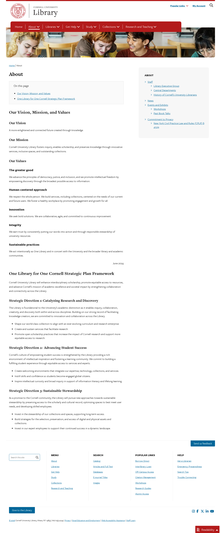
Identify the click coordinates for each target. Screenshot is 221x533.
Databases (98, 471)
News (150, 100)
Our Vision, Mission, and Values (33, 93)
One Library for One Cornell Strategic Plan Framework (46, 98)
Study (89, 27)
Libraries (51, 27)
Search (37, 457)
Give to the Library (22, 510)
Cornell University (18, 10)
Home (18, 27)
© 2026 (12, 520)
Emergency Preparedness (189, 466)
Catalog (96, 461)
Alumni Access (142, 493)
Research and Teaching (139, 27)
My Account (199, 5)
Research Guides (143, 488)
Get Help (71, 27)
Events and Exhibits (158, 105)
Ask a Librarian (184, 461)
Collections (109, 27)
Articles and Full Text (103, 466)
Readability (207, 530)
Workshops (160, 109)
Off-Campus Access (144, 471)
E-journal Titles (100, 477)
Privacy (68, 520)
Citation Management (145, 477)
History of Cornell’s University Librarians (175, 95)
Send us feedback (203, 443)
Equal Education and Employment (86, 520)
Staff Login (130, 520)
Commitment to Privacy (160, 119)
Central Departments (165, 90)
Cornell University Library (45, 10)
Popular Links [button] (177, 5)
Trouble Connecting (186, 477)
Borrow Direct (142, 461)
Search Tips (183, 471)
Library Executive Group (166, 86)
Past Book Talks (162, 113)
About (32, 27)
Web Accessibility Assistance (113, 520)
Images (96, 482)
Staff (150, 82)
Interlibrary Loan (143, 466)
